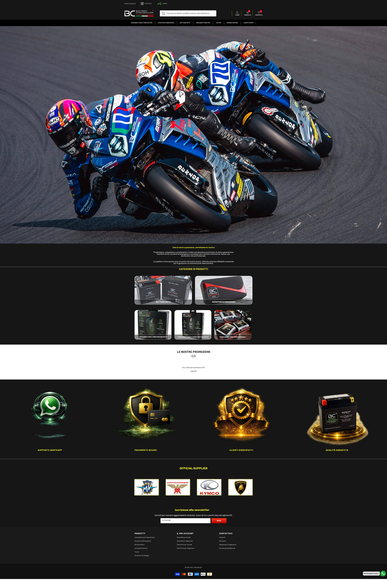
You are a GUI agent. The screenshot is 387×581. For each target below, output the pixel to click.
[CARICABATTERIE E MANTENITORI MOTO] (153, 325)
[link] (193, 135)
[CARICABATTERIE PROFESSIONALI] (232, 325)
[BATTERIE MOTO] (163, 290)
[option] (50, 419)
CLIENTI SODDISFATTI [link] (241, 450)
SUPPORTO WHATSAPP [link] (50, 450)
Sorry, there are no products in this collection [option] (193, 369)
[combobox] (191, 13)
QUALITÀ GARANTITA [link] (337, 450)
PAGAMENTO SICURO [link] (146, 450)
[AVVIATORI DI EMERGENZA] (223, 290)
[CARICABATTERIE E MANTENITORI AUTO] (192, 325)
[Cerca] (188, 13)
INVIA (219, 521)
